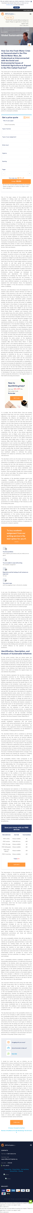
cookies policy (9, 4)
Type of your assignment (9, 137)
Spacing (4, 161)
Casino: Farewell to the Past (17, 1128)
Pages (4, 169)
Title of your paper (8, 120)
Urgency (4, 153)
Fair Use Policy (25, 1169)
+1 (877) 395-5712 (27, 10)
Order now (17, 1122)
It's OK (16, 7)
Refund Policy (13, 1171)
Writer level (5, 145)
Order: (16, 181)
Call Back (6, 1165)
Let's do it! (16, 864)
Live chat (6, 1162)
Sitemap (21, 1171)
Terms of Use (7, 1169)
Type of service (6, 128)
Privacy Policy (16, 1169)
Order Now (9, 17)
